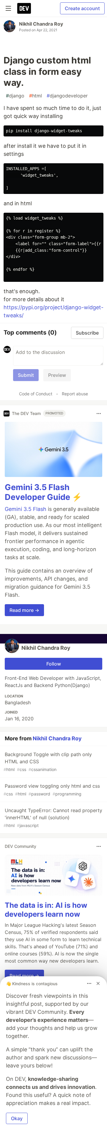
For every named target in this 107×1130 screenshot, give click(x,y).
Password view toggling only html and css (52, 789)
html (35, 96)
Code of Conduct (35, 393)
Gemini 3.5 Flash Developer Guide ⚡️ (43, 492)
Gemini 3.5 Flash (25, 509)
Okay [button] (17, 1118)
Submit (26, 375)
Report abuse (75, 393)
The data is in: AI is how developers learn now (46, 909)
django (15, 96)
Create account (82, 8)
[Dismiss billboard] (98, 983)
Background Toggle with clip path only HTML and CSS (48, 761)
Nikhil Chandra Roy (41, 24)
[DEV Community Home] (24, 8)
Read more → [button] (24, 610)
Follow (53, 664)
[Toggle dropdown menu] (98, 413)
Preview (57, 375)
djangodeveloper (67, 96)
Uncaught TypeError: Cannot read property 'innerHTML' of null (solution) (53, 817)
